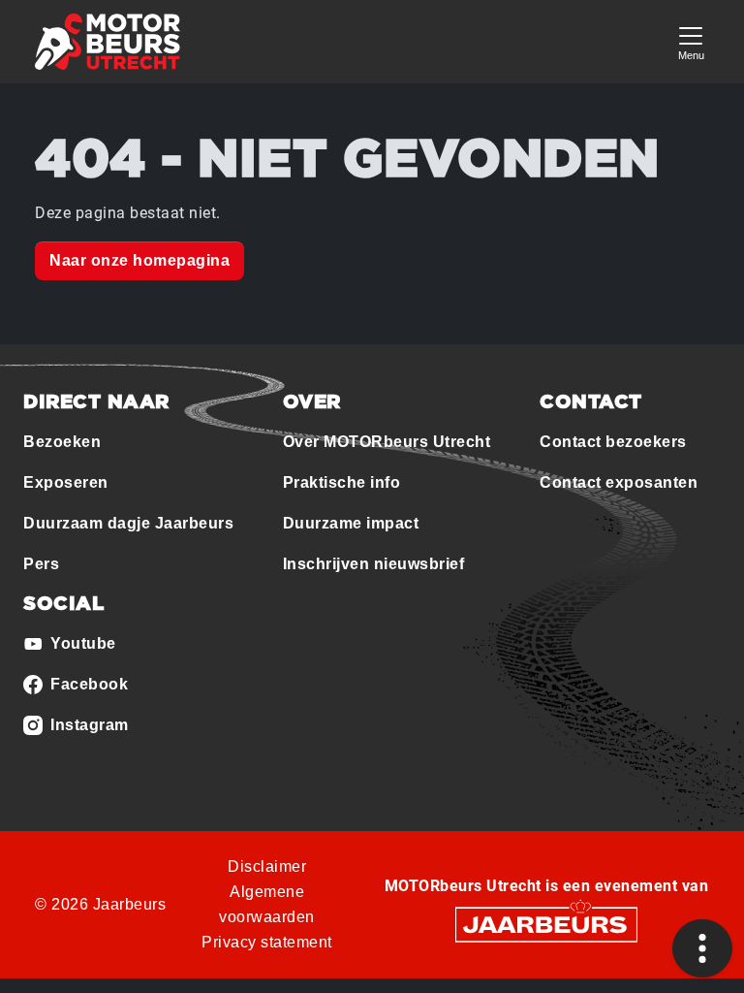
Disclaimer (267, 866)
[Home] (107, 42)
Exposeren (65, 482)
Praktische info (342, 482)
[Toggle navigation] (690, 41)
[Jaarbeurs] (546, 923)
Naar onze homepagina (139, 260)
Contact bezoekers (613, 441)
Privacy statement (267, 942)
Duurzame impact (351, 523)
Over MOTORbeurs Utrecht (387, 441)
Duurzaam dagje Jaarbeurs (128, 523)
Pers (41, 564)
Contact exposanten (619, 482)
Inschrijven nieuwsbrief (374, 564)
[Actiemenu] (702, 948)
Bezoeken (62, 441)
